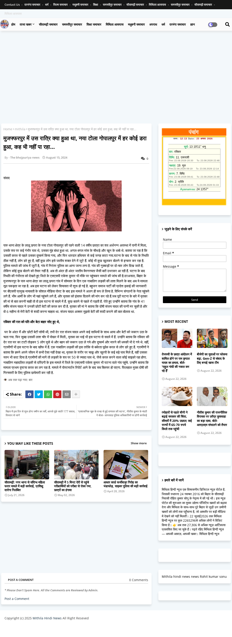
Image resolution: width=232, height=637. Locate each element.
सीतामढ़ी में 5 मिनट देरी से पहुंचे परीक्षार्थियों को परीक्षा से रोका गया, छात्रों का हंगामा (73, 486)
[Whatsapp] (48, 394)
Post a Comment (17, 599)
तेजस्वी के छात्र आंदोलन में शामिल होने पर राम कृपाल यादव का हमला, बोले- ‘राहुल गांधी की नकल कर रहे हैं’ (177, 362)
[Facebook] (29, 394)
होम (13, 24)
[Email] (67, 394)
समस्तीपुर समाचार (112, 4)
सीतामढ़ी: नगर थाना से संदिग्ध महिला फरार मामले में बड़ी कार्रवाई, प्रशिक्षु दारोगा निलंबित (25, 486)
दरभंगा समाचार (32, 4)
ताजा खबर (25, 24)
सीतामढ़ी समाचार (135, 4)
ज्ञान (192, 24)
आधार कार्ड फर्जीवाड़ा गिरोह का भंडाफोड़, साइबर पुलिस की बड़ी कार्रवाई (125, 484)
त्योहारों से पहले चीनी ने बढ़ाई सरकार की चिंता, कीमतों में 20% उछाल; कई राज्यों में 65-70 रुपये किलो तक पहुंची (177, 420)
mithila (20, 129)
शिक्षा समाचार (94, 24)
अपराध (153, 24)
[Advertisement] (116, 67)
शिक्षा (96, 4)
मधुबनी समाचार (80, 4)
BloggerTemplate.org (93, 629)
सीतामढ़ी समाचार (48, 24)
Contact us (12, 4)
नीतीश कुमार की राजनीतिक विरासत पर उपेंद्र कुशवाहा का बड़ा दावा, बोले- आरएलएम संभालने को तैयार (212, 418)
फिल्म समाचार (60, 4)
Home (7, 129)
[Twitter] (39, 394)
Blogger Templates (37, 629)
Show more (139, 443)
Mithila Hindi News (47, 618)
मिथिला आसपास (158, 4)
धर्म (47, 4)
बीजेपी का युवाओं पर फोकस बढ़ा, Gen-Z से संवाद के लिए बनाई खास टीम (212, 358)
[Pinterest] (57, 394)
